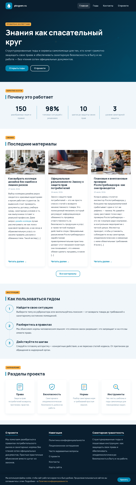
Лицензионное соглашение (64, 445)
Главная (83, 5)
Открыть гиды (17, 68)
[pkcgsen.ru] (8, 5)
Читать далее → (17, 261)
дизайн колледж (23, 221)
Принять (124, 480)
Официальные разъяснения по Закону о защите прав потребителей (67, 183)
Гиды (95, 5)
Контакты (108, 5)
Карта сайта (55, 467)
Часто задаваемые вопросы (63, 451)
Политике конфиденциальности (53, 481)
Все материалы (68, 273)
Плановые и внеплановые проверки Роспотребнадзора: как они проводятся (110, 183)
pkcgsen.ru (20, 5)
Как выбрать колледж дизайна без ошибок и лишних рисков (22, 182)
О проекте (123, 5)
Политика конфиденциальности (67, 440)
